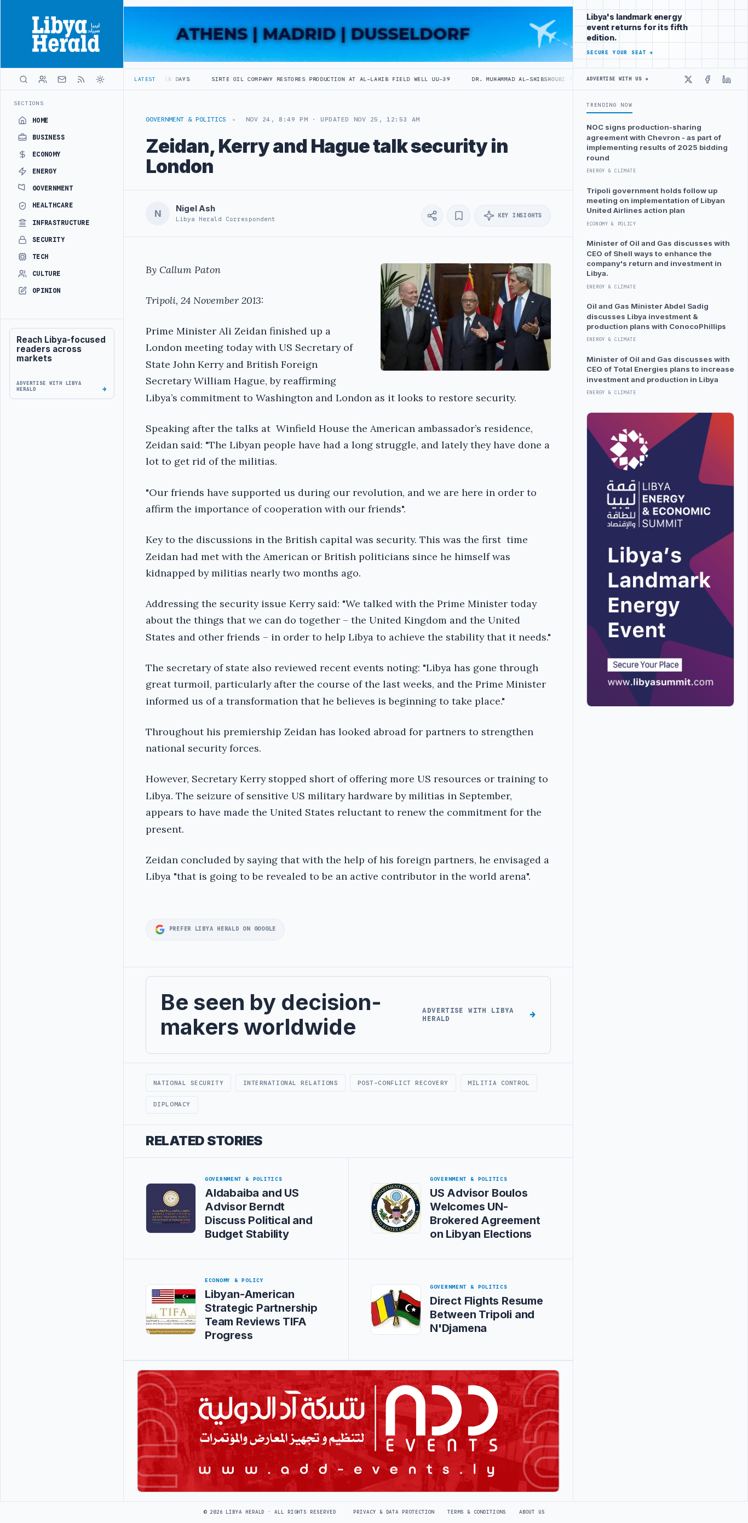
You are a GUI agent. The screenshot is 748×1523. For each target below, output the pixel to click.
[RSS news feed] (81, 79)
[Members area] (42, 79)
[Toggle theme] (100, 79)
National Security (188, 1083)
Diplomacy (172, 1104)
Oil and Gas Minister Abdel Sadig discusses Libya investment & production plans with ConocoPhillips (656, 316)
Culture (46, 274)
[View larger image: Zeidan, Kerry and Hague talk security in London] (466, 317)
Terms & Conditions (476, 1512)
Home (40, 120)
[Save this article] (458, 216)
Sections (29, 103)
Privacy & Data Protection (393, 1512)
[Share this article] (432, 216)
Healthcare (52, 205)
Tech (40, 257)
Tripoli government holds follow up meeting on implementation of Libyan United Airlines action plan (655, 200)
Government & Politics (186, 119)
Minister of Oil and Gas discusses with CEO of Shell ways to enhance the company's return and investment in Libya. (658, 258)
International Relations (290, 1083)
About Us (532, 1512)
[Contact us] (62, 79)
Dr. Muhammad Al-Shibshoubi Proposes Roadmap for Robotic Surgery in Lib (535, 79)
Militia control (499, 1083)
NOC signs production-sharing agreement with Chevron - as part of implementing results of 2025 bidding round (657, 142)
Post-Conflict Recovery (403, 1083)
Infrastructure (61, 223)
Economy (46, 154)
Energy (44, 171)
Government (52, 188)
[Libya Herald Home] (62, 34)
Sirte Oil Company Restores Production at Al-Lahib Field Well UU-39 (268, 79)
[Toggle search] (23, 79)
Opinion (46, 291)
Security (48, 240)
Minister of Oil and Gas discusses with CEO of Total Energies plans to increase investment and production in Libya (660, 369)
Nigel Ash (195, 209)
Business (48, 137)
